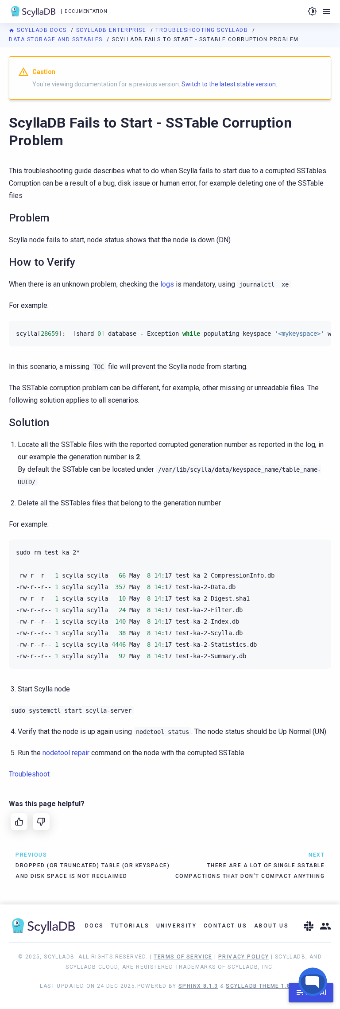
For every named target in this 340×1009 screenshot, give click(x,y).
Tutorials (130, 926)
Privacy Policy (243, 957)
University (176, 926)
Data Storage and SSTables (56, 39)
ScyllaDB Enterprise (112, 30)
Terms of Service (183, 957)
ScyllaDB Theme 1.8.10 (263, 986)
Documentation (86, 11)
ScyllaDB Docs (42, 30)
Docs (94, 926)
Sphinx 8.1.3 (198, 986)
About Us (271, 926)
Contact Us (225, 926)
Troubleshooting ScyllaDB (202, 30)
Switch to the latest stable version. (229, 84)
